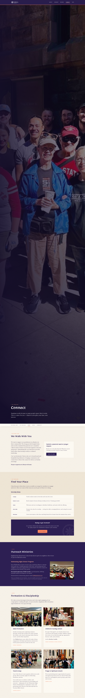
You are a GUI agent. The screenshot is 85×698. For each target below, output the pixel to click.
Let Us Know (42, 531)
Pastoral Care (14, 425)
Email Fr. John (51, 454)
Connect (68, 2)
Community (39, 425)
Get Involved (23, 425)
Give (73, 2)
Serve (29, 425)
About (50, 2)
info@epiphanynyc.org (37, 575)
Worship (56, 2)
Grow (33, 425)
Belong (62, 2)
